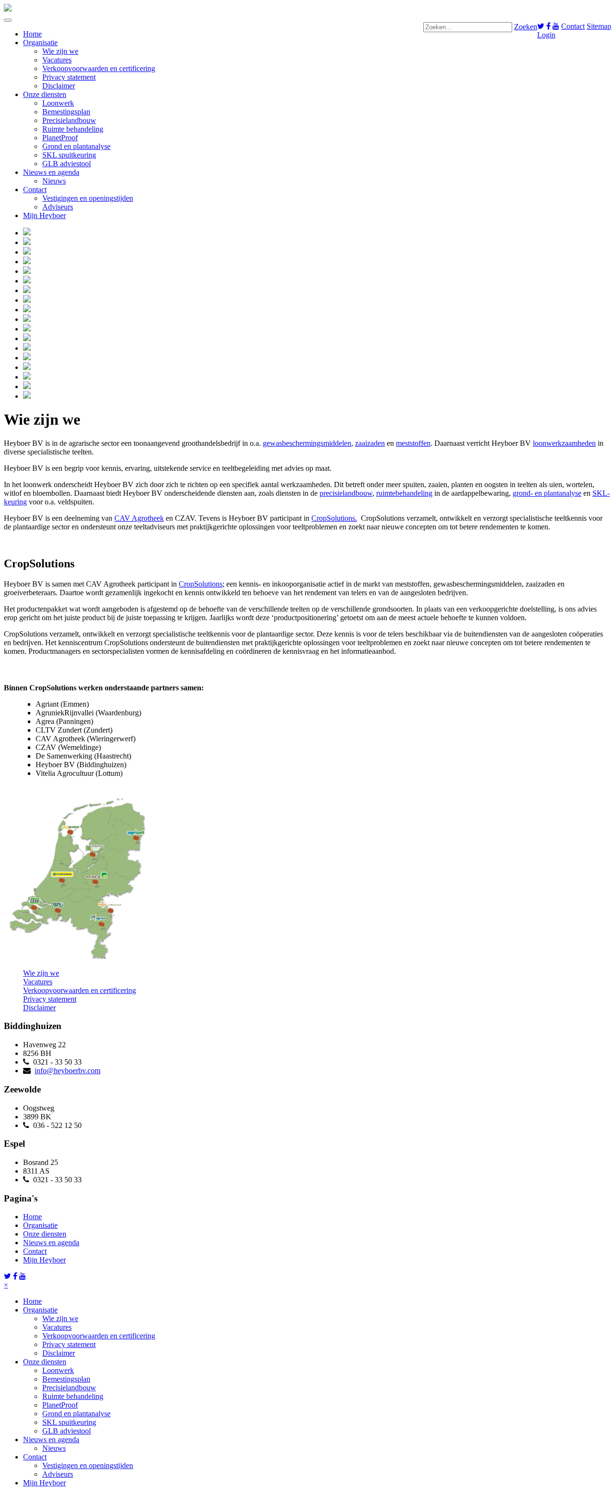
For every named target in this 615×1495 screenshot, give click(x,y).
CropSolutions (200, 584)
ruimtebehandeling (404, 493)
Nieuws (54, 181)
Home (32, 34)
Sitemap (599, 26)
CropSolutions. (334, 518)
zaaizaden (370, 443)
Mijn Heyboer (44, 215)
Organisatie (40, 42)
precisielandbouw (346, 493)
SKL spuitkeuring (69, 155)
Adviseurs (57, 207)
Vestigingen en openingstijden (87, 198)
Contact (573, 26)
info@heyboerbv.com (67, 1070)
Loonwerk (58, 103)
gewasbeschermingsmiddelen (307, 443)
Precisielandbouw (69, 120)
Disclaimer (58, 86)
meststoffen (413, 443)
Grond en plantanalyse (76, 146)
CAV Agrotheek (139, 518)
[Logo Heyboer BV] (8, 9)
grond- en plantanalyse (547, 493)
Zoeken (525, 27)
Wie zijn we (60, 51)
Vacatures (57, 60)
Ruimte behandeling (72, 129)
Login (546, 35)
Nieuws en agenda (51, 172)
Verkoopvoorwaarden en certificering (98, 68)
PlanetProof (60, 138)
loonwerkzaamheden (564, 443)
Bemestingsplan (66, 112)
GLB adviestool (66, 163)
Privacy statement (69, 77)
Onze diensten (44, 94)
